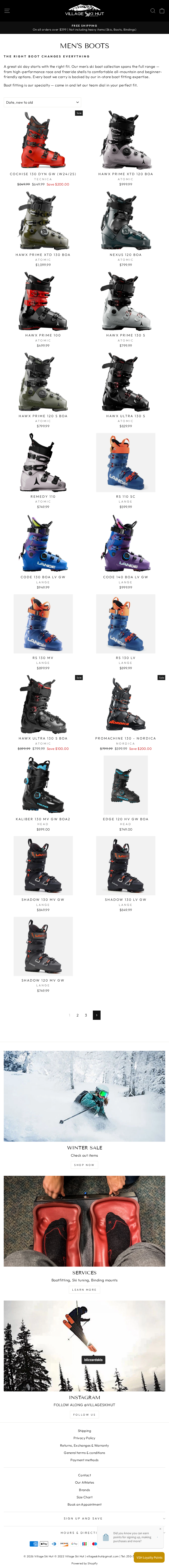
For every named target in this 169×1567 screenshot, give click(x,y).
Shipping (84, 1431)
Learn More (84, 1289)
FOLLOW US (84, 1414)
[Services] (84, 1221)
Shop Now (84, 1165)
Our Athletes (84, 1482)
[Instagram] (84, 1346)
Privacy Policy (84, 1438)
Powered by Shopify (84, 1563)
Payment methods (84, 1460)
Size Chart (84, 1497)
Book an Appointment (84, 1504)
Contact (84, 1475)
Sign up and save (83, 1518)
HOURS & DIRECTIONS (83, 1532)
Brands (84, 1490)
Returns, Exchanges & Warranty (84, 1445)
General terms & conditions (84, 1453)
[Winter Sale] (84, 1096)
